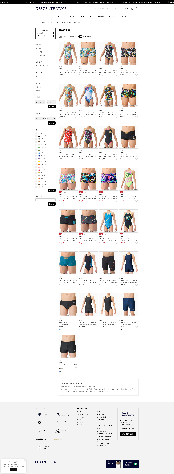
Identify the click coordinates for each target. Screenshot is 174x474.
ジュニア (81, 17)
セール (124, 17)
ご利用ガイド (101, 412)
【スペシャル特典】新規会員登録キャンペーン (136, 2)
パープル (43, 159)
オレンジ (43, 164)
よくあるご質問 (101, 417)
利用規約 (99, 428)
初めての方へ (101, 414)
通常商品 (38, 87)
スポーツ (91, 17)
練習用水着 (77, 23)
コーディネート (113, 17)
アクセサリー (80, 422)
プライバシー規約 (8, 466)
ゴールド (43, 173)
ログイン (130, 8)
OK (13, 470)
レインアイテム (81, 417)
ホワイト (43, 133)
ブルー (43, 153)
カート (136, 8)
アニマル (43, 184)
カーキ (43, 150)
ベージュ (43, 144)
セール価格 (39, 52)
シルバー (43, 175)
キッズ (56, 23)
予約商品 (38, 91)
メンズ (60, 17)
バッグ (79, 419)
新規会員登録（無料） (128, 434)
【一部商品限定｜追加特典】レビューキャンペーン (88, 2)
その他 (43, 187)
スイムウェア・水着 (65, 23)
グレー (43, 139)
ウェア (79, 412)
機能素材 (101, 17)
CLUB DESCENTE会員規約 (104, 436)
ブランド (51, 17)
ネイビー (43, 156)
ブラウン (43, 142)
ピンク (43, 167)
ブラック (43, 136)
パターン (43, 181)
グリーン (43, 147)
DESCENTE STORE (51, 8)
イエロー (43, 161)
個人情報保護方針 (102, 431)
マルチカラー (45, 178)
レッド (43, 170)
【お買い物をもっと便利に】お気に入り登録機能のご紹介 (38, 2)
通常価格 (38, 48)
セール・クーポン (41, 55)
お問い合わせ (101, 419)
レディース (70, 17)
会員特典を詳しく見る (128, 428)
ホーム (37, 23)
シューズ (79, 425)
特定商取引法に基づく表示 (104, 434)
